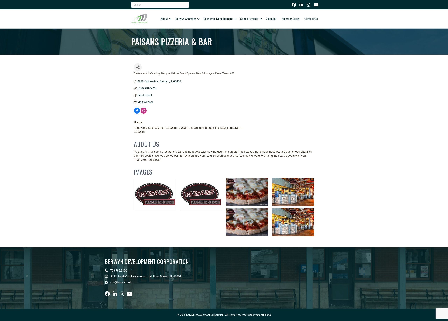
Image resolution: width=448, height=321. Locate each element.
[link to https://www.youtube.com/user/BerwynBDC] (316, 5)
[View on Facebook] (137, 112)
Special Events (249, 18)
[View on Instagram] (144, 112)
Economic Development (218, 18)
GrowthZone (263, 314)
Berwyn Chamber (185, 18)
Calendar (271, 18)
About (164, 18)
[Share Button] (138, 67)
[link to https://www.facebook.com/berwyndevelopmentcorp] (294, 5)
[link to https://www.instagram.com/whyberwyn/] (308, 5)
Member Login (290, 18)
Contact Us (311, 18)
